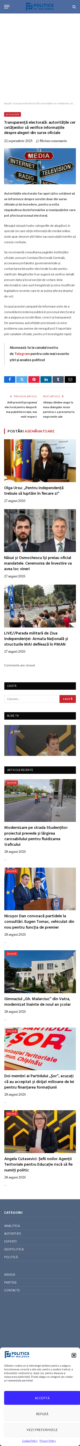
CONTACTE (12, 1290)
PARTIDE (10, 1282)
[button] (74, 1355)
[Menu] (6, 6)
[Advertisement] (40, 58)
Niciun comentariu (53, 141)
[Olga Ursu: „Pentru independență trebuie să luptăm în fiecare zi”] (40, 460)
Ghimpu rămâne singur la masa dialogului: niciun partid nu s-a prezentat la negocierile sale (58, 409)
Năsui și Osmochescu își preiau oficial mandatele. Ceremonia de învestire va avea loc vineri (38, 563)
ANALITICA (12, 1226)
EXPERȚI (10, 1241)
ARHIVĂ (9, 1274)
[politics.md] (40, 6)
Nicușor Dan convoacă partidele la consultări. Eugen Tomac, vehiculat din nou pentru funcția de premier (39, 922)
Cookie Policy (30, 1440)
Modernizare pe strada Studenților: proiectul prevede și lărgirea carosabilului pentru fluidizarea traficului (36, 836)
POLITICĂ (11, 782)
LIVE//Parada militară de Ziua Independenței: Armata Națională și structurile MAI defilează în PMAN (36, 639)
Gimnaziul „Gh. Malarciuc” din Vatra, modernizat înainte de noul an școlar (37, 1002)
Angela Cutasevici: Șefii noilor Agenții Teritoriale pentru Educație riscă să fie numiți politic (38, 1164)
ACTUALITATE (12, 114)
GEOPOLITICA (14, 1249)
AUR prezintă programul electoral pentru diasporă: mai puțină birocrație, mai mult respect (21, 409)
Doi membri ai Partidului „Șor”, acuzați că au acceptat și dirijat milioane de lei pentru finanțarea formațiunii (39, 1082)
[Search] (74, 6)
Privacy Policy (48, 1440)
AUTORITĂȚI (12, 1233)
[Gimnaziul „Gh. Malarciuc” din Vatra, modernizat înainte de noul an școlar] (40, 971)
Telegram (22, 354)
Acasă (7, 103)
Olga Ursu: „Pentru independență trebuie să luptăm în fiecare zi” (34, 491)
